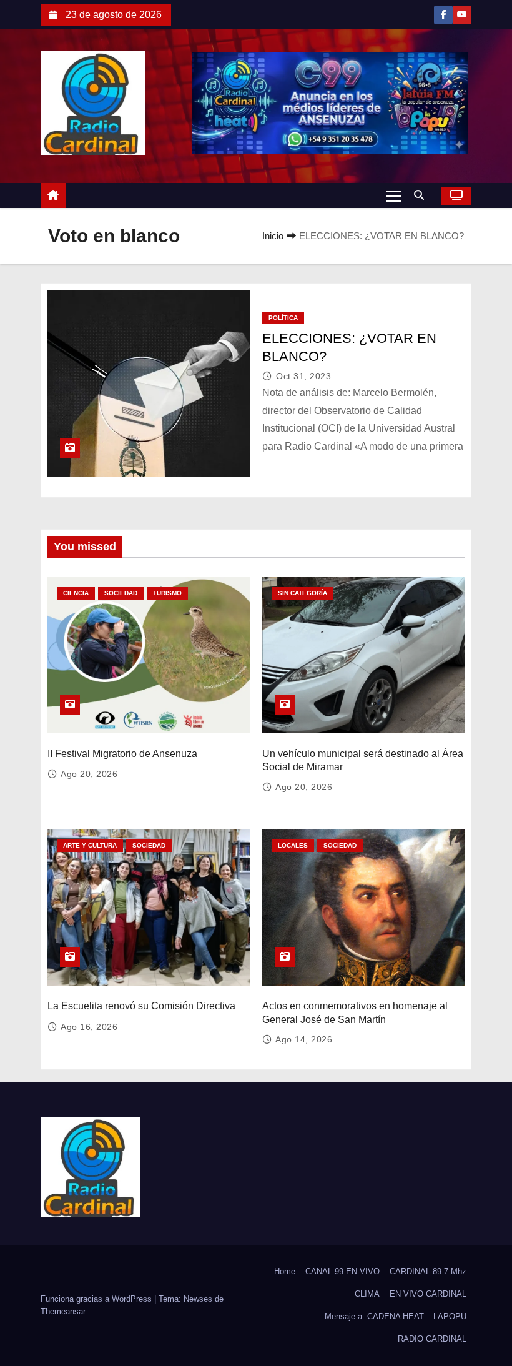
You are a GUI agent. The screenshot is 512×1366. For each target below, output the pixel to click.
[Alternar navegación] (394, 195)
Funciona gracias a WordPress (97, 1299)
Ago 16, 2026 (89, 1027)
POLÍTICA (283, 317)
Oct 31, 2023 (303, 376)
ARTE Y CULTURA (90, 845)
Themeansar (63, 1311)
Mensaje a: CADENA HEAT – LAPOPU (395, 1316)
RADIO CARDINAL (432, 1339)
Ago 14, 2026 (303, 1039)
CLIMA (367, 1294)
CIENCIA (76, 593)
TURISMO (167, 593)
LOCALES (293, 845)
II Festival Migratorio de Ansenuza (122, 753)
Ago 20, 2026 (89, 774)
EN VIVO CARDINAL (428, 1294)
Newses (198, 1299)
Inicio (272, 235)
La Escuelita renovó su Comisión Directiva (141, 1006)
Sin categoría (302, 593)
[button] (422, 195)
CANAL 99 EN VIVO (342, 1271)
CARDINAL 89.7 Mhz (428, 1271)
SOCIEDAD (120, 593)
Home (284, 1271)
